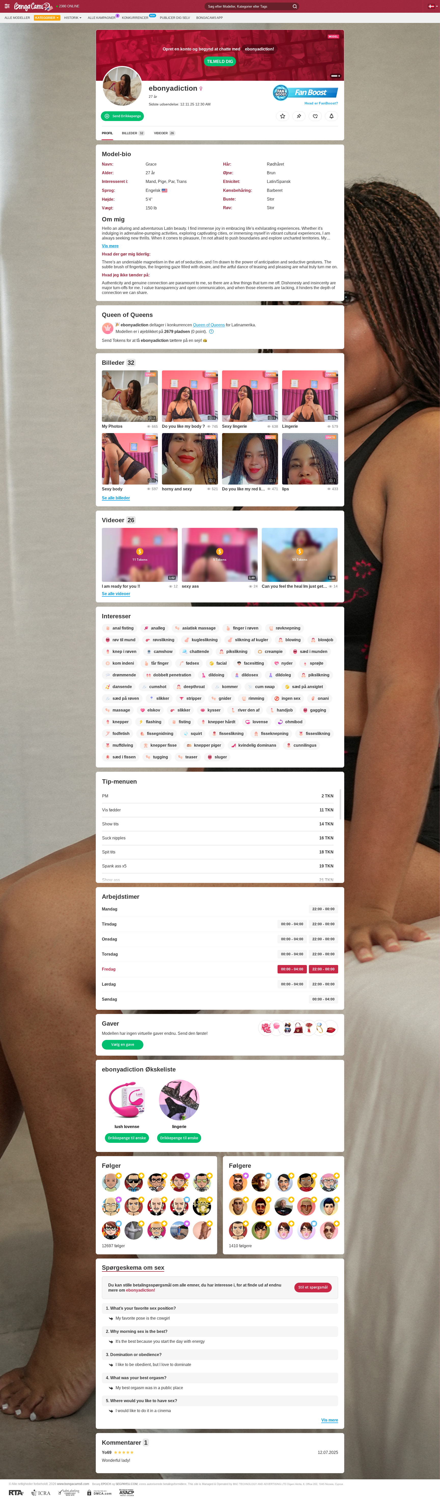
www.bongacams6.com (73, 1483)
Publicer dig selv (175, 18)
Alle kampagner (102, 18)
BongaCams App (209, 18)
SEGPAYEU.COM (127, 1483)
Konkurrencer (135, 18)
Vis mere (110, 246)
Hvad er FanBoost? (321, 103)
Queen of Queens (209, 325)
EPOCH (106, 1483)
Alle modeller (17, 18)
